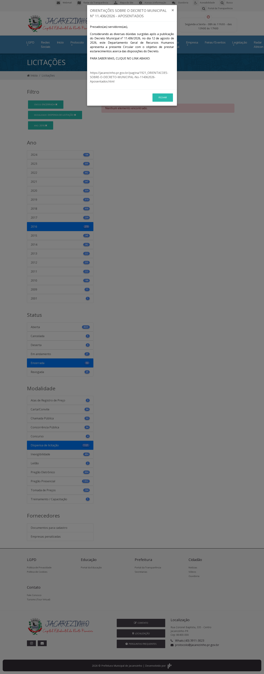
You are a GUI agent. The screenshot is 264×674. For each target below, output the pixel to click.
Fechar (163, 97)
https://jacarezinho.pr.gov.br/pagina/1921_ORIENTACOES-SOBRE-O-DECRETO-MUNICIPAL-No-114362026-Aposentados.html (129, 77)
